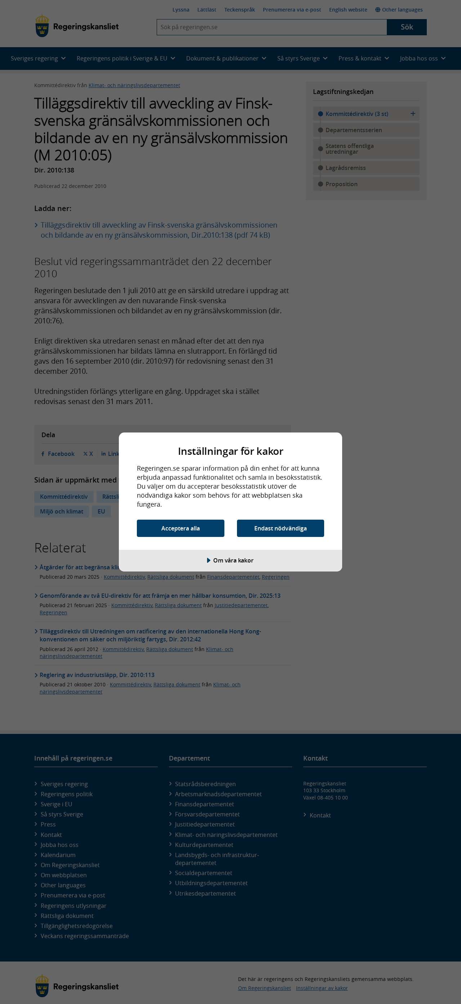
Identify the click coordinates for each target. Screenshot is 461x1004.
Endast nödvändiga (280, 528)
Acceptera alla (180, 528)
